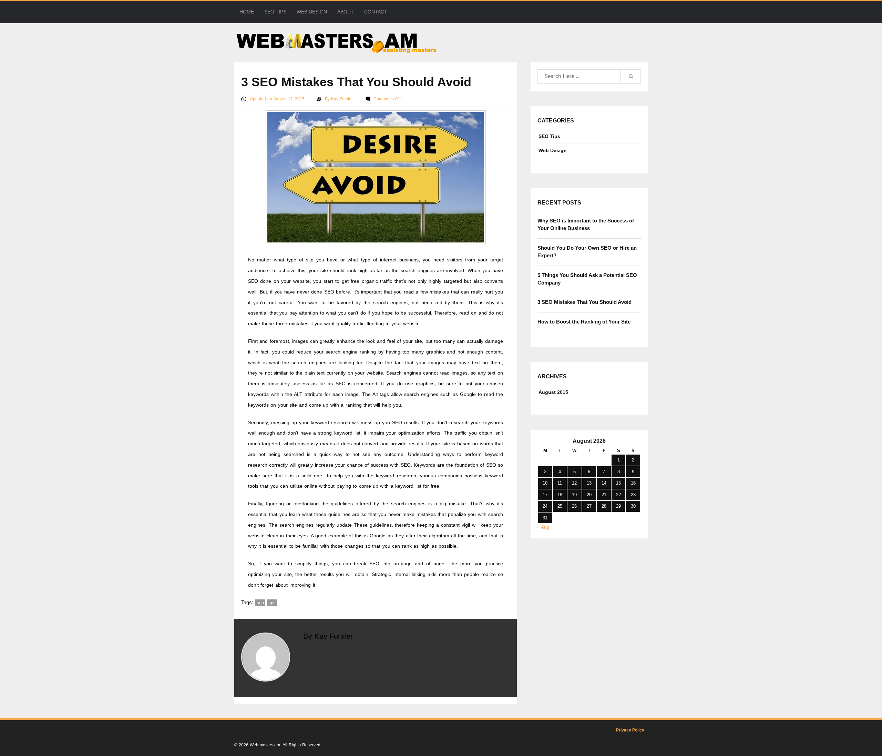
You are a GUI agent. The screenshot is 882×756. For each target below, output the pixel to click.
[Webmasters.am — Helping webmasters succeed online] (441, 43)
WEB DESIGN (312, 11)
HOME (246, 11)
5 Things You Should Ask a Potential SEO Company (587, 279)
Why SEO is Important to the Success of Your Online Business (585, 224)
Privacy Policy (630, 730)
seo (260, 602)
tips (272, 602)
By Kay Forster (328, 636)
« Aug (543, 527)
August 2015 (553, 392)
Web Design (553, 150)
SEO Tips (549, 136)
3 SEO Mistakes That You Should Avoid (584, 302)
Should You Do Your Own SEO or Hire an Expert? (587, 252)
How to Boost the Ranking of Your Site (583, 322)
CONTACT (375, 11)
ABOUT (345, 11)
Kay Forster (342, 99)
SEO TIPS (275, 11)
